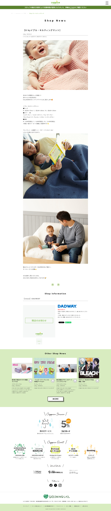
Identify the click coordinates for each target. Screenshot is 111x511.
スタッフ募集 (68, 506)
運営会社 (76, 506)
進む (58, 284)
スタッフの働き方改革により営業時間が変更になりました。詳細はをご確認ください (55, 7)
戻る (52, 284)
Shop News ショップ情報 (21, 13)
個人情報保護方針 (48, 506)
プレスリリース (59, 506)
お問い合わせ (85, 506)
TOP (12, 13)
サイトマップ (26, 506)
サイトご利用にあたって (37, 506)
